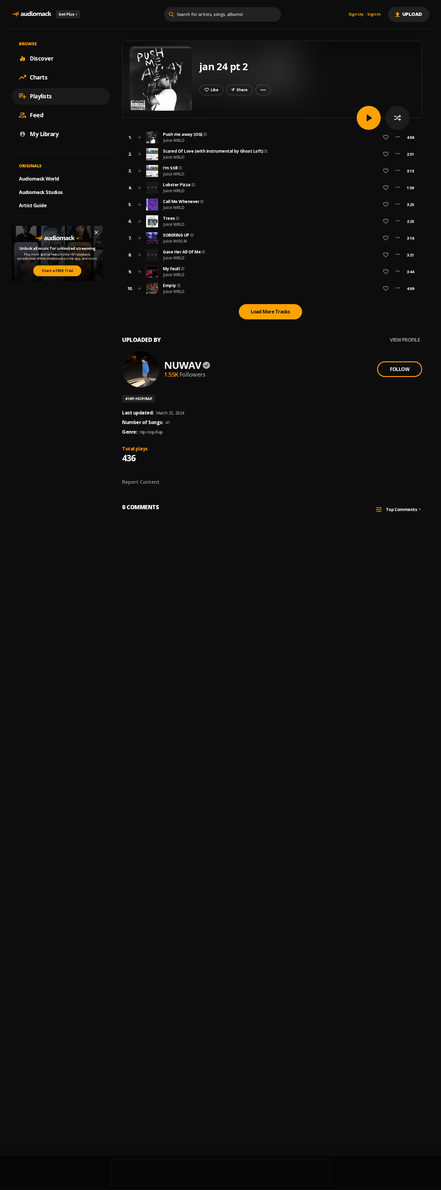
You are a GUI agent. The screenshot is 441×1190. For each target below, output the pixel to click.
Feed (36, 115)
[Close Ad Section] (96, 232)
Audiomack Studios (41, 192)
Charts (38, 77)
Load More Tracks (270, 311)
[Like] (385, 137)
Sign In (373, 14)
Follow (399, 369)
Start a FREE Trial (57, 270)
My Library (44, 134)
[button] (270, 137)
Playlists (41, 96)
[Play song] (369, 118)
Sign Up (356, 14)
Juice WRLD (173, 140)
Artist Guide (32, 205)
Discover (41, 58)
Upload (412, 14)
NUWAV (182, 365)
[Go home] (31, 14)
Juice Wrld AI (175, 241)
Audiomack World (39, 178)
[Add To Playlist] (139, 137)
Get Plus (68, 14)
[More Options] (398, 137)
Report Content (141, 482)
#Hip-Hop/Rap (138, 398)
